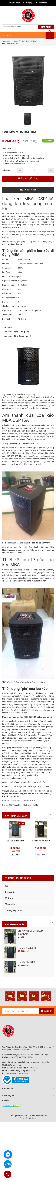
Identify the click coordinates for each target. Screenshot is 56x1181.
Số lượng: (7, 170)
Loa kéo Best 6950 (41, 841)
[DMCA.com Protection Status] (11, 1106)
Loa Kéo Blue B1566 (15, 841)
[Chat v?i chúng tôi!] (8, 1154)
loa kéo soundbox (10, 796)
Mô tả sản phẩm (28, 190)
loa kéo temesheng (14, 794)
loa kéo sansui (43, 794)
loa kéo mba (30, 794)
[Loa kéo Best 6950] (41, 829)
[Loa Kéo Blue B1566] (15, 829)
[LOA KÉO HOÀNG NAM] (28, 15)
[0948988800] (7, 1174)
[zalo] (8, 1164)
